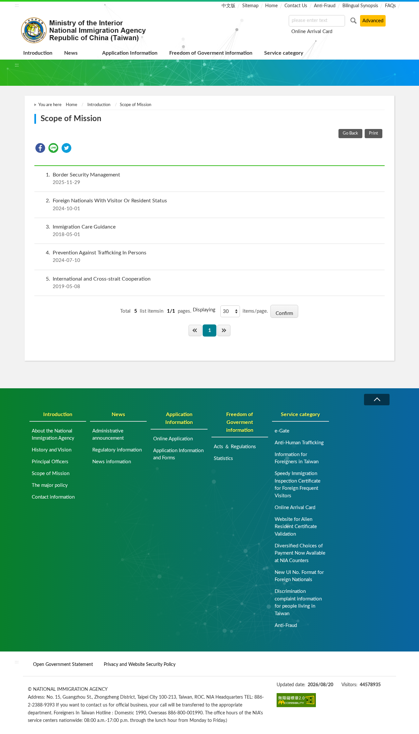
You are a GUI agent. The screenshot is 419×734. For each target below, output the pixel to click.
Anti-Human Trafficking (299, 442)
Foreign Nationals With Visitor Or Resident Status (106, 204)
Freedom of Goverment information (210, 53)
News (71, 53)
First (195, 330)
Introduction (37, 53)
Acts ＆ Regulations (235, 446)
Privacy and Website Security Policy (139, 664)
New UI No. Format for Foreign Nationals (299, 576)
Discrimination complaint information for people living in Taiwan (298, 602)
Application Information (129, 53)
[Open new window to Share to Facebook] (40, 148)
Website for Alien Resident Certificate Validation (296, 527)
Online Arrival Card (311, 31)
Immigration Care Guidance (81, 230)
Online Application (173, 438)
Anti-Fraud (325, 6)
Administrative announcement (108, 435)
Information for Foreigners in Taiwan (297, 458)
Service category (283, 53)
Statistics (223, 458)
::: (17, 5)
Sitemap (250, 6)
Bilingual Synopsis (360, 6)
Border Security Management (83, 178)
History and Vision (51, 450)
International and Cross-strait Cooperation (98, 282)
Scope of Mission (50, 473)
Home (271, 6)
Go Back (350, 133)
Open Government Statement (63, 664)
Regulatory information (117, 450)
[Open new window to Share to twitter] (66, 148)
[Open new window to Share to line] (53, 148)
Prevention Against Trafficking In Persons (96, 256)
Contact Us (295, 6)
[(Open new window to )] (296, 700)
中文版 (228, 6)
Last (223, 330)
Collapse (377, 399)
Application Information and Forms (178, 454)
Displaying (204, 309)
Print (373, 133)
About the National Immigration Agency (53, 435)
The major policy (50, 485)
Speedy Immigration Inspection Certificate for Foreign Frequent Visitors (297, 484)
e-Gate (282, 431)
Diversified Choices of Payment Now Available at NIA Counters (300, 553)
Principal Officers (50, 461)
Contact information (53, 497)
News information (111, 461)
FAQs (390, 6)
